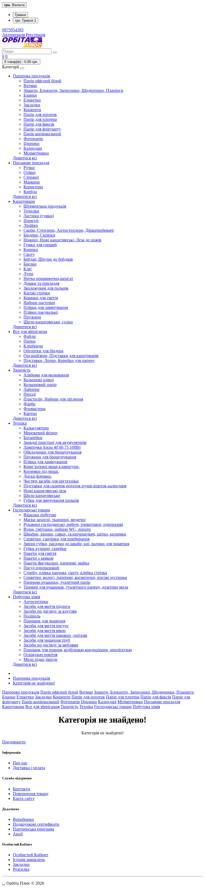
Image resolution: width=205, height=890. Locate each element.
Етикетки (32, 100)
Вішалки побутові (39, 515)
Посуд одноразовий (41, 568)
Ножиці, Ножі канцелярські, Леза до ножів (62, 240)
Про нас (20, 763)
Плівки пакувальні (40, 312)
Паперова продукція (31, 76)
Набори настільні (39, 302)
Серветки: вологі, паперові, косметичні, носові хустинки (75, 577)
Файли (29, 336)
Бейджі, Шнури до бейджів (48, 259)
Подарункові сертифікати (36, 824)
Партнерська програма (33, 829)
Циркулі (30, 220)
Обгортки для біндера (43, 351)
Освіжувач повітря (40, 654)
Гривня (20, 15)
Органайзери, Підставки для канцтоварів (60, 355)
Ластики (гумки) (38, 216)
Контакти (21, 789)
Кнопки (30, 249)
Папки (29, 341)
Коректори (33, 187)
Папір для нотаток (40, 114)
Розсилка (21, 869)
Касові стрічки (36, 293)
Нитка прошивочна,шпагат (48, 278)
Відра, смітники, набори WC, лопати (57, 529)
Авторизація (13, 34)
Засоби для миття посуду (46, 625)
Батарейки (32, 437)
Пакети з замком (38, 558)
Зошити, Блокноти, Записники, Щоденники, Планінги (73, 90)
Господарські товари (31, 510)
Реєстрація (35, 34)
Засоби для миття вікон (44, 630)
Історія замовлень (29, 859)
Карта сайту (24, 798)
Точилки (31, 211)
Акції (18, 834)
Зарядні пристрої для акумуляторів (54, 442)
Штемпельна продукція (44, 206)
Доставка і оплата (29, 767)
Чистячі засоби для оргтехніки (51, 481)
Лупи (28, 273)
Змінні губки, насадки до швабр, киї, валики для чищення (76, 543)
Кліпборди (33, 346)
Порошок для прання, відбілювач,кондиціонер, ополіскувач (77, 650)
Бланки (30, 95)
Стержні (31, 177)
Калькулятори (36, 428)
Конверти (32, 109)
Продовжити (14, 742)
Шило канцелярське (41, 495)
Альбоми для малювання (46, 375)
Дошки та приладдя (41, 283)
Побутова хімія (26, 596)
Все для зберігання (30, 331)
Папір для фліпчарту (42, 129)
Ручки (29, 167)
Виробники (23, 819)
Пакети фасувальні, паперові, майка (56, 563)
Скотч (28, 254)
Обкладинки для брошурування (52, 452)
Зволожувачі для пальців (45, 288)
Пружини (32, 317)
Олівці (29, 172)
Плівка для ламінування (45, 461)
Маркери (31, 182)
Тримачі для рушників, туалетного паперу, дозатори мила (75, 587)
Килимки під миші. (41, 471)
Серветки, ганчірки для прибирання (56, 539)
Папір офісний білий (42, 80)
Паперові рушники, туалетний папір (56, 582)
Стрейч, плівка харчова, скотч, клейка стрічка (65, 572)
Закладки (31, 105)
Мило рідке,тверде (40, 659)
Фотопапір (33, 138)
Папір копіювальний (42, 134)
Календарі (32, 148)
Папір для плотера (40, 119)
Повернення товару (31, 793)
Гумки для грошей (40, 244)
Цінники (31, 143)
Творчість (21, 370)
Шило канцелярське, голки (48, 322)
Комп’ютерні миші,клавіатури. (51, 466)
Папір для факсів (38, 124)
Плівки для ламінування (45, 307)
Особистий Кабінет (30, 854)
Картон (30, 413)
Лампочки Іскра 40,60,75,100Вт (52, 447)
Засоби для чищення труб (46, 640)
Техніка (20, 423)
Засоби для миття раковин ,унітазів (55, 635)
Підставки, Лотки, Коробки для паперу (59, 360)
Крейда (30, 191)
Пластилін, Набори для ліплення (53, 399)
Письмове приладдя (31, 162)
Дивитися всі (25, 158)
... (3, 883)
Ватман (30, 85)
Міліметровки (36, 153)
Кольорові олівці (38, 379)
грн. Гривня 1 (25, 20)
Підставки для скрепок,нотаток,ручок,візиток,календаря (74, 486)
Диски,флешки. (37, 476)
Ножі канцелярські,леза (44, 490)
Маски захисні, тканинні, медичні (54, 519)
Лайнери (31, 389)
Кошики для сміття (40, 298)
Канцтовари (24, 201)
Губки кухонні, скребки (44, 548)
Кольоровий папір (40, 384)
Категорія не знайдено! (34, 683)
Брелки (30, 264)
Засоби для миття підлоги (46, 606)
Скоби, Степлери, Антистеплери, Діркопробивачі (68, 230)
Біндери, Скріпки (39, 235)
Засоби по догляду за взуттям (50, 611)
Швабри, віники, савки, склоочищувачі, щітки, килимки (74, 534)
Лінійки (30, 225)
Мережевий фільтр (40, 433)
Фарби (29, 404)
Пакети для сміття (39, 553)
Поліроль (31, 616)
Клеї (27, 269)
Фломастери (34, 408)
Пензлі (29, 394)
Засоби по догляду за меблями (50, 645)
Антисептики (35, 601)
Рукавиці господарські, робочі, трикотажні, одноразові (73, 524)
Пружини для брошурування (49, 457)
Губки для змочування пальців (51, 500)
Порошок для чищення (44, 621)
